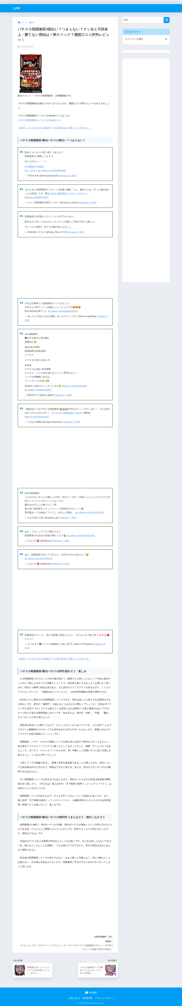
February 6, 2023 (60, 563)
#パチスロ (57, 413)
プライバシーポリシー (105, 998)
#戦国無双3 (68, 413)
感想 (94, 949)
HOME (92, 992)
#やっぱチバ (31, 170)
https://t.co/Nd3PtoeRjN (36, 197)
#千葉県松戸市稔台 (34, 166)
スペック (48, 945)
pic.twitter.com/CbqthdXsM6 (52, 170)
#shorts (78, 413)
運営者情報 (87, 998)
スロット (59, 945)
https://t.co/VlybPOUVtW (74, 386)
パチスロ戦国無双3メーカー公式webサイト (39, 120)
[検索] (167, 20)
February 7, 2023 (63, 395)
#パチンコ (73, 193)
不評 (109, 945)
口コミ (86, 949)
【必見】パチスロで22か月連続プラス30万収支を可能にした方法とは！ (54, 128)
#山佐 (53, 193)
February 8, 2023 (67, 175)
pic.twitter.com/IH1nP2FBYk (39, 558)
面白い (109, 949)
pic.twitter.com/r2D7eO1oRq (81, 535)
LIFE (16, 8)
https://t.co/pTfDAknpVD (37, 416)
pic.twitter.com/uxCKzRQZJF (89, 512)
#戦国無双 (62, 193)
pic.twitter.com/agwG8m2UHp (62, 311)
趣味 (110, 936)
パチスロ (70, 945)
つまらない (26, 945)
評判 (101, 949)
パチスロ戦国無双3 (86, 945)
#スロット (83, 193)
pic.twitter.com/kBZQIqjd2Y (38, 390)
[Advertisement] (65, 267)
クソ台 (38, 945)
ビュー (101, 945)
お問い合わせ (74, 998)
